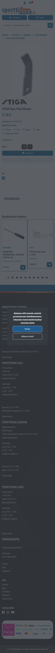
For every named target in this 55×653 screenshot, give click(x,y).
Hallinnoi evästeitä (27, 336)
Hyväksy (27, 329)
